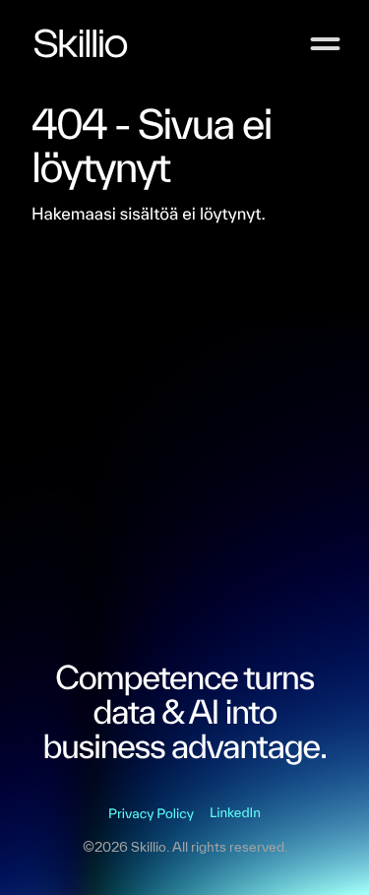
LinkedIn (235, 812)
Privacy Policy (151, 813)
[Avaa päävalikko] (325, 44)
